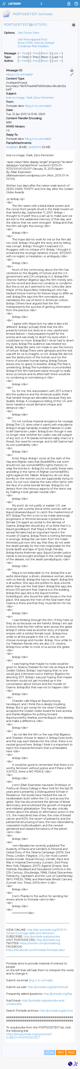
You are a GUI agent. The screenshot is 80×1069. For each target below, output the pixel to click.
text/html (35, 147)
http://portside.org (48, 940)
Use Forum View (28, 32)
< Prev (35, 53)
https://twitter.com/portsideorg (40, 943)
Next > (45, 53)
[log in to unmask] (19, 74)
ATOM (50, 1052)
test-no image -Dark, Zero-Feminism (30, 97)
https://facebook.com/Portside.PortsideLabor (35, 950)
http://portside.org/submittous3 (48, 987)
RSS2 (71, 1052)
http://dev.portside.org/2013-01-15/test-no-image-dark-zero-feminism (37, 931)
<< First (23, 53)
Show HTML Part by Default (36, 43)
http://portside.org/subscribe (42, 936)
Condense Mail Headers (33, 46)
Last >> (57, 53)
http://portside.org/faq (57, 993)
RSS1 (60, 1052)
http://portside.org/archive (56, 1010)
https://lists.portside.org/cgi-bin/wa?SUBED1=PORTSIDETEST (29, 1036)
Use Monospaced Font (32, 39)
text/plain (12, 147)
